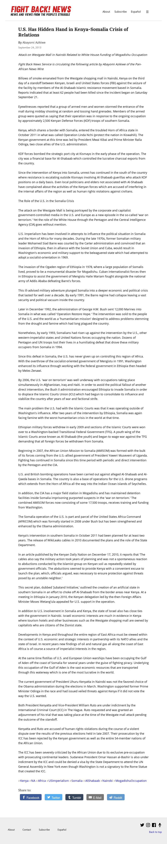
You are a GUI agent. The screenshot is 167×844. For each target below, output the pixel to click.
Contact (27, 829)
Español (136, 11)
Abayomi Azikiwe (34, 42)
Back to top (155, 832)
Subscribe (120, 11)
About (106, 11)
